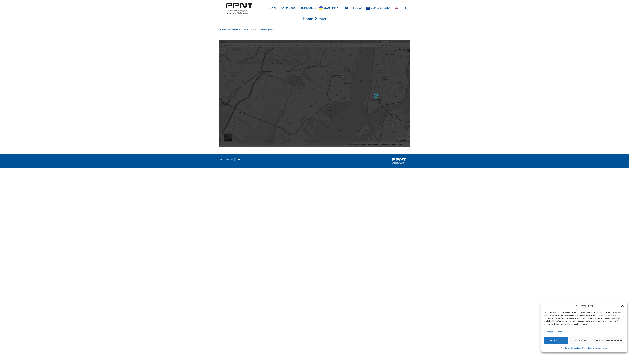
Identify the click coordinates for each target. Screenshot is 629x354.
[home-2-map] (314, 93)
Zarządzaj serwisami (554, 332)
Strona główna (268, 30)
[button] (622, 305)
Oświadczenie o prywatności (594, 348)
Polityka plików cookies (570, 348)
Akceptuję (556, 340)
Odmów (580, 340)
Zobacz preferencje (609, 340)
